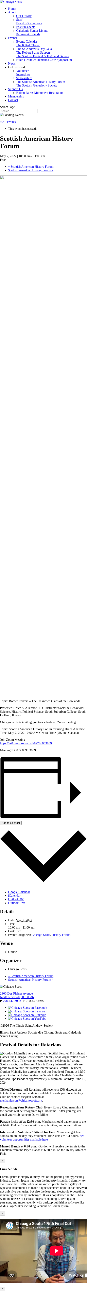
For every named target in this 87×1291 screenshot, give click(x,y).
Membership (16, 96)
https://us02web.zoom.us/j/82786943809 (26, 743)
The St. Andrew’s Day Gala (34, 49)
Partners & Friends (28, 34)
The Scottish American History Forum (40, 81)
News (12, 63)
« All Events (8, 121)
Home (12, 8)
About (12, 12)
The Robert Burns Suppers (33, 52)
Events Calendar (26, 41)
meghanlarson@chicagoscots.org (21, 1100)
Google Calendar (19, 892)
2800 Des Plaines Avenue (16, 993)
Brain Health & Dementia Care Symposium (44, 60)
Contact (13, 100)
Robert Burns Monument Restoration (40, 92)
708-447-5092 (12, 1000)
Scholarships (24, 78)
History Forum (61, 934)
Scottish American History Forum (30, 166)
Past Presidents (25, 27)
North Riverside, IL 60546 (17, 997)
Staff (19, 19)
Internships (23, 74)
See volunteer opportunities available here (42, 1137)
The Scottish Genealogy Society (36, 85)
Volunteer (22, 70)
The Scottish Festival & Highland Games (42, 56)
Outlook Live (16, 903)
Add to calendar (11, 822)
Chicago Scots (41, 934)
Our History (24, 16)
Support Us (15, 89)
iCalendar (14, 895)
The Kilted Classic (28, 45)
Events (12, 38)
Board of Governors (29, 23)
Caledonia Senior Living (32, 30)
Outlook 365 (16, 899)
